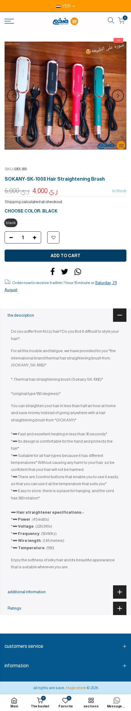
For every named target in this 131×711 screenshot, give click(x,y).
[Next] (118, 96)
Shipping (13, 201)
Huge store (76, 687)
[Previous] (13, 96)
